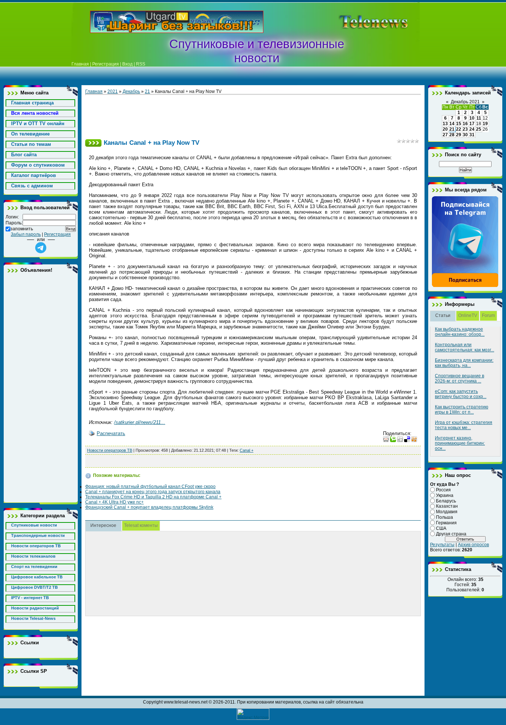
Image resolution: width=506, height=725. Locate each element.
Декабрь (131, 91)
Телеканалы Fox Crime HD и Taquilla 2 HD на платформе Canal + (153, 497)
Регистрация (105, 64)
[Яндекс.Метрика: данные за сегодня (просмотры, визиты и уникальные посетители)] (253, 714)
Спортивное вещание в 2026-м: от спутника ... (459, 378)
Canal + (246, 450)
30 (465, 134)
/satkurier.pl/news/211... (139, 422)
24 (472, 129)
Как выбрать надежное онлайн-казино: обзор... (460, 332)
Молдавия (446, 511)
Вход (127, 64)
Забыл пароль (26, 234)
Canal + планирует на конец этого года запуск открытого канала (152, 491)
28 (452, 134)
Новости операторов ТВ (109, 450)
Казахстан (447, 506)
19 (485, 123)
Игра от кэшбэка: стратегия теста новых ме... (463, 425)
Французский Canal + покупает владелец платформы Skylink (149, 507)
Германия (446, 522)
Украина (444, 495)
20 (445, 129)
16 (465, 123)
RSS (140, 64)
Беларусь (446, 500)
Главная (80, 64)
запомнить (21, 228)
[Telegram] (465, 285)
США (441, 528)
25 (478, 129)
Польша (444, 517)
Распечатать (111, 433)
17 (472, 123)
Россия (443, 489)
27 (445, 134)
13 (445, 123)
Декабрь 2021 (465, 101)
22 (458, 129)
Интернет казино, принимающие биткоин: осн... (460, 443)
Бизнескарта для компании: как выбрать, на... (464, 363)
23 (465, 129)
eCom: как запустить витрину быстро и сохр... (460, 394)
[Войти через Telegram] (40, 247)
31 (472, 134)
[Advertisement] (362, 22)
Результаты (442, 544)
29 (458, 134)
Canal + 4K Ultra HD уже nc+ (114, 502)
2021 (112, 91)
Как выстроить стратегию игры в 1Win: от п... (461, 409)
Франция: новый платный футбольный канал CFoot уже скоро (150, 486)
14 (452, 123)
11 (478, 118)
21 (147, 91)
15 (458, 123)
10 (472, 118)
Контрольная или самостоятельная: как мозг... (464, 347)
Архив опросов (473, 544)
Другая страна (451, 533)
